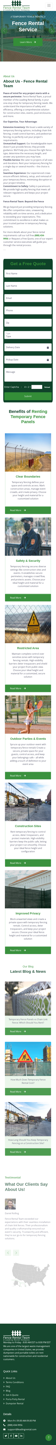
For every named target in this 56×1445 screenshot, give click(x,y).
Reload (46, 387)
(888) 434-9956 (15, 1425)
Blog (8, 1390)
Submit (28, 396)
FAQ (8, 1386)
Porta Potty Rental (15, 1399)
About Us (10, 1378)
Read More (16, 507)
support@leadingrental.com (22, 1429)
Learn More (26, 42)
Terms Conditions (15, 1382)
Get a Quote (12, 1394)
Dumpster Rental (14, 1403)
